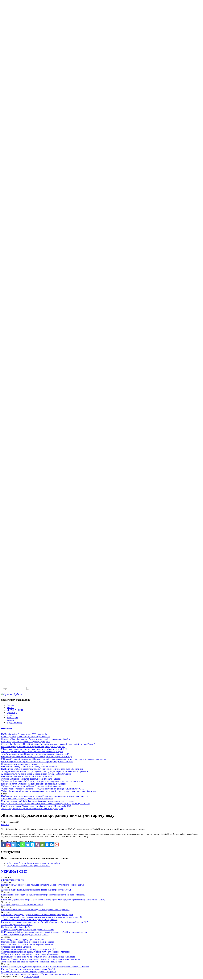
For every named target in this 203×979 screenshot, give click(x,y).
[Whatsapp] (22, 844)
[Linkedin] (18, 844)
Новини (10, 707)
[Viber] (37, 844)
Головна (10, 705)
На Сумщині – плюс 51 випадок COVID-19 (28, 865)
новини (6, 728)
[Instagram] (8, 844)
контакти (11, 720)
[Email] (42, 844)
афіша (9, 715)
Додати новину (14, 722)
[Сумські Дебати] (11, 694)
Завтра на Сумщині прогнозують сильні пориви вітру (33, 863)
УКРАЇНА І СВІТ (15, 710)
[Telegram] (27, 844)
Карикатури (12, 717)
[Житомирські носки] (101, 63)
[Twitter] (13, 844)
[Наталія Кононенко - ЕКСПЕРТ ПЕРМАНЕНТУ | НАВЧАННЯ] (101, 85)
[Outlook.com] (51, 844)
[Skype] (32, 844)
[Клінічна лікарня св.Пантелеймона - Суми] (101, 21)
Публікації (12, 712)
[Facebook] (3, 844)
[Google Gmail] (56, 844)
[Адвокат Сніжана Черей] (101, 42)
